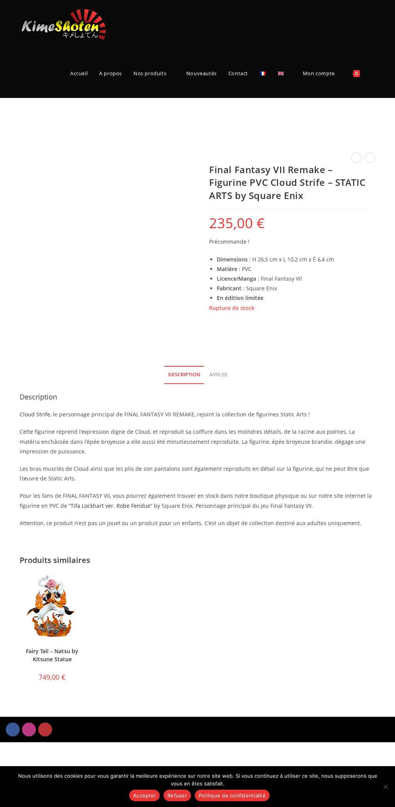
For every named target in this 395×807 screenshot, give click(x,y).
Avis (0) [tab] (218, 374)
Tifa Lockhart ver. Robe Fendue (110, 505)
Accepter (144, 795)
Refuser (177, 795)
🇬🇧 (281, 73)
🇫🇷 (263, 73)
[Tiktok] (45, 729)
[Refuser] (385, 786)
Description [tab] (184, 374)
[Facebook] (13, 729)
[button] (296, 728)
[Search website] (373, 73)
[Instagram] (29, 729)
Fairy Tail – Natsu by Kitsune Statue (52, 655)
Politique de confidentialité (232, 795)
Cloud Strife (35, 414)
